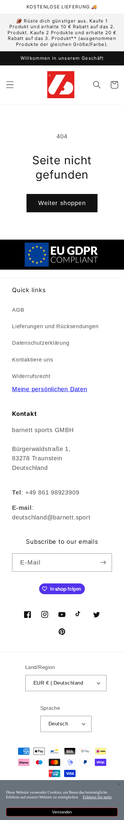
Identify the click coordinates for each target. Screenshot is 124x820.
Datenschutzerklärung (41, 343)
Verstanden (62, 812)
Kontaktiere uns (32, 360)
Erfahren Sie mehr (97, 797)
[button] (9, 84)
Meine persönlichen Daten (49, 389)
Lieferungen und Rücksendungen (55, 326)
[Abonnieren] (103, 562)
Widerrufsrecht (31, 376)
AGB (18, 310)
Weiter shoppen (62, 203)
